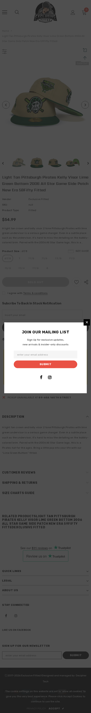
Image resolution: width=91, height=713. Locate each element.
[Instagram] (50, 377)
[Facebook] (41, 377)
